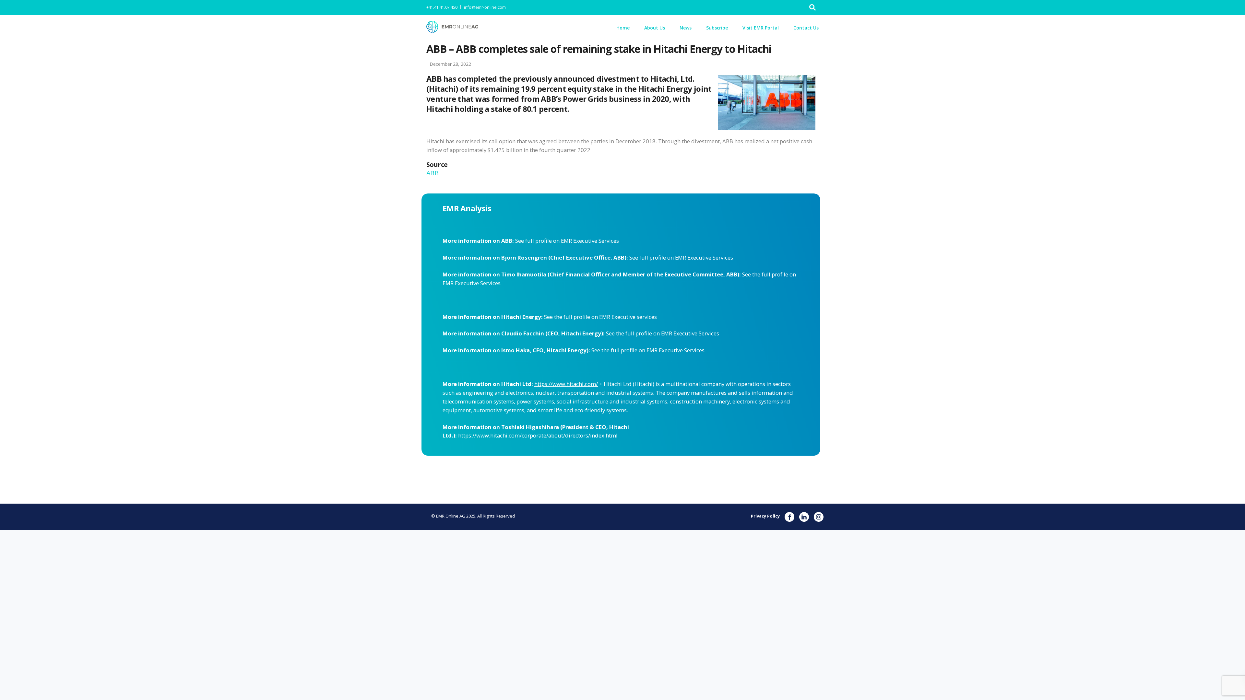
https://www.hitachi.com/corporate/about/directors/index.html (538, 435)
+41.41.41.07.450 (441, 7)
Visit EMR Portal (760, 28)
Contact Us (806, 28)
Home (623, 28)
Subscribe (717, 28)
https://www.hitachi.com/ (566, 384)
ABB (433, 173)
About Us (654, 28)
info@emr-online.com (485, 7)
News (686, 28)
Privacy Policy (765, 516)
